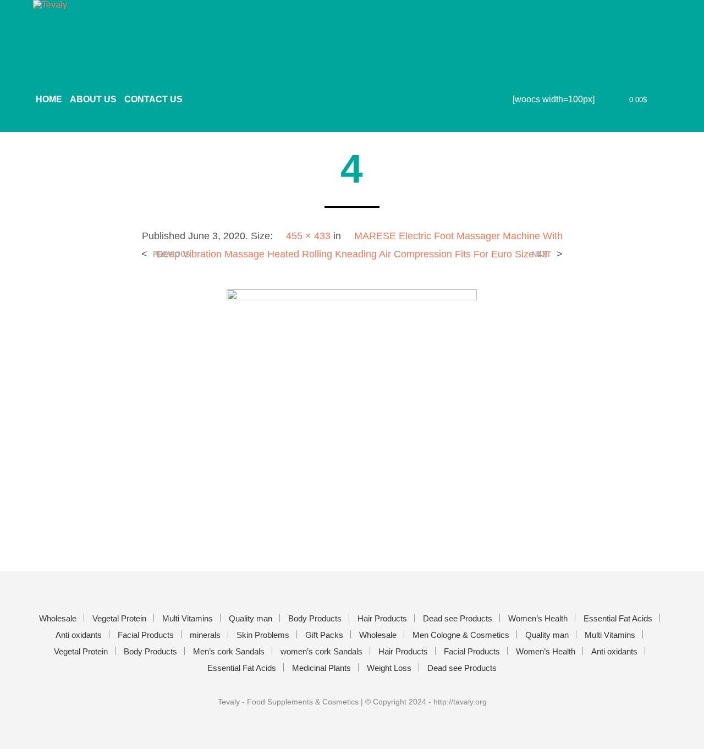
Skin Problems (263, 635)
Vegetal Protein (119, 618)
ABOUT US (93, 99)
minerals (205, 635)
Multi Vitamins (187, 618)
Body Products (315, 618)
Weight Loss (389, 668)
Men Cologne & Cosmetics (461, 635)
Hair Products (382, 618)
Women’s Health (538, 618)
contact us (153, 99)
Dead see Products (457, 618)
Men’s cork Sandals (229, 651)
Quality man (250, 618)
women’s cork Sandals (321, 651)
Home (49, 99)
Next (541, 254)
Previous (171, 254)
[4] (352, 407)
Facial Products (146, 635)
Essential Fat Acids (618, 618)
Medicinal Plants (321, 668)
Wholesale (57, 618)
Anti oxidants (79, 635)
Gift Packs (324, 635)
